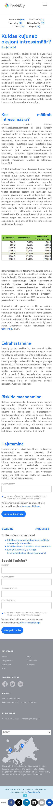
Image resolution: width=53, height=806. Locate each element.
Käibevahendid (36, 23)
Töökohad (6, 664)
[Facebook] (11, 802)
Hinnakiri (31, 664)
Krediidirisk (32, 660)
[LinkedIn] (26, 802)
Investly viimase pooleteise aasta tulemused (29, 546)
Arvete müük (17, 19)
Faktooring (15, 23)
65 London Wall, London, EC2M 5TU (20, 702)
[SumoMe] (49, 802)
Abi (3, 668)
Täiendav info (34, 792)
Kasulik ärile (36, 19)
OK (25, 795)
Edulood (18, 26)
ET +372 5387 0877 (10, 719)
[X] (18, 802)
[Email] (41, 802)
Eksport (34, 26)
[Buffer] (34, 802)
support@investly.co (31, 719)
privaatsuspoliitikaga (30, 506)
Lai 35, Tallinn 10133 (11, 698)
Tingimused (7, 660)
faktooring (6, 328)
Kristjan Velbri (8, 47)
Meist (4, 656)
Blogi (29, 656)
